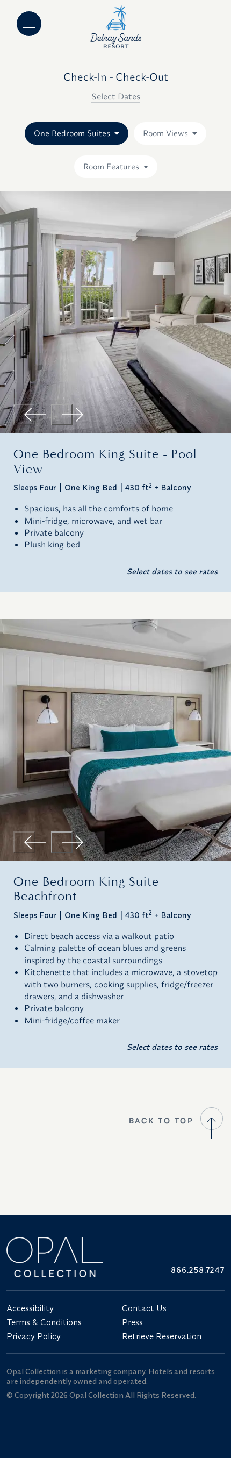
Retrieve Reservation (161, 1336)
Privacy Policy (33, 1336)
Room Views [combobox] (165, 133)
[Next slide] (62, 414)
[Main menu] (29, 24)
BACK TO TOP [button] (161, 1120)
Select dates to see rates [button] (172, 571)
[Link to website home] (57, 1257)
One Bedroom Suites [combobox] (72, 133)
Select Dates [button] (115, 96)
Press (132, 1322)
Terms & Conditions (44, 1322)
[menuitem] (57, 1308)
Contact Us (144, 1308)
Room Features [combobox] (111, 166)
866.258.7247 (198, 1270)
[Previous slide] (24, 414)
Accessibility (30, 1308)
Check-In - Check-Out (115, 76)
